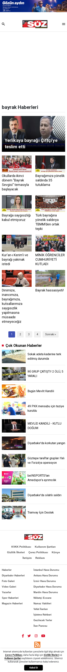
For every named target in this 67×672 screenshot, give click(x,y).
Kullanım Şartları (45, 546)
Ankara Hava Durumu (46, 575)
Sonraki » (50, 334)
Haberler (7, 570)
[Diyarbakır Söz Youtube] (43, 635)
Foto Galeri (8, 581)
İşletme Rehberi (43, 614)
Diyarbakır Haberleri (13, 575)
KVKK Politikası (21, 546)
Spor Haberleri (10, 597)
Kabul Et (33, 667)
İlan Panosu (40, 625)
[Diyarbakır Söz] (34, 24)
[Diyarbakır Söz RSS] (37, 645)
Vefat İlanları (41, 609)
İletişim (27, 557)
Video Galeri (9, 586)
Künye (56, 552)
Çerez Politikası (38, 552)
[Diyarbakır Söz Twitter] (29, 635)
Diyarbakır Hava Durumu (48, 586)
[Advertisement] (33, 67)
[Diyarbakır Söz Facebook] (23, 635)
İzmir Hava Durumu (45, 581)
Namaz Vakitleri (42, 603)
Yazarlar (6, 592)
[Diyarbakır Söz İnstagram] (36, 635)
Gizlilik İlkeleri (16, 552)
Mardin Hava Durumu (46, 592)
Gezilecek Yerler (43, 620)
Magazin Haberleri (12, 603)
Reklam (40, 557)
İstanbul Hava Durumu (46, 570)
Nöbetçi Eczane (42, 597)
